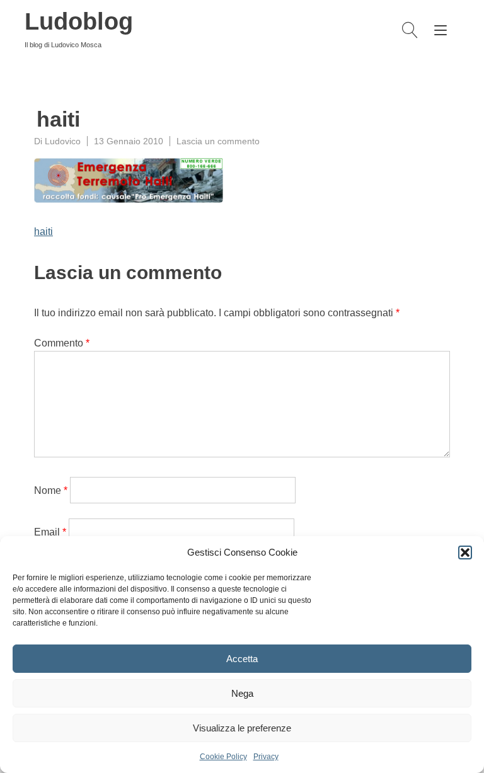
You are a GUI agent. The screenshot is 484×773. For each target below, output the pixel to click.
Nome (50, 490)
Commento (61, 343)
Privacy (266, 756)
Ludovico (63, 141)
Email (50, 532)
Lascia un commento (218, 141)
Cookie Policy (223, 756)
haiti (43, 231)
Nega (242, 693)
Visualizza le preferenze (242, 728)
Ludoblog (79, 21)
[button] (465, 552)
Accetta (242, 658)
